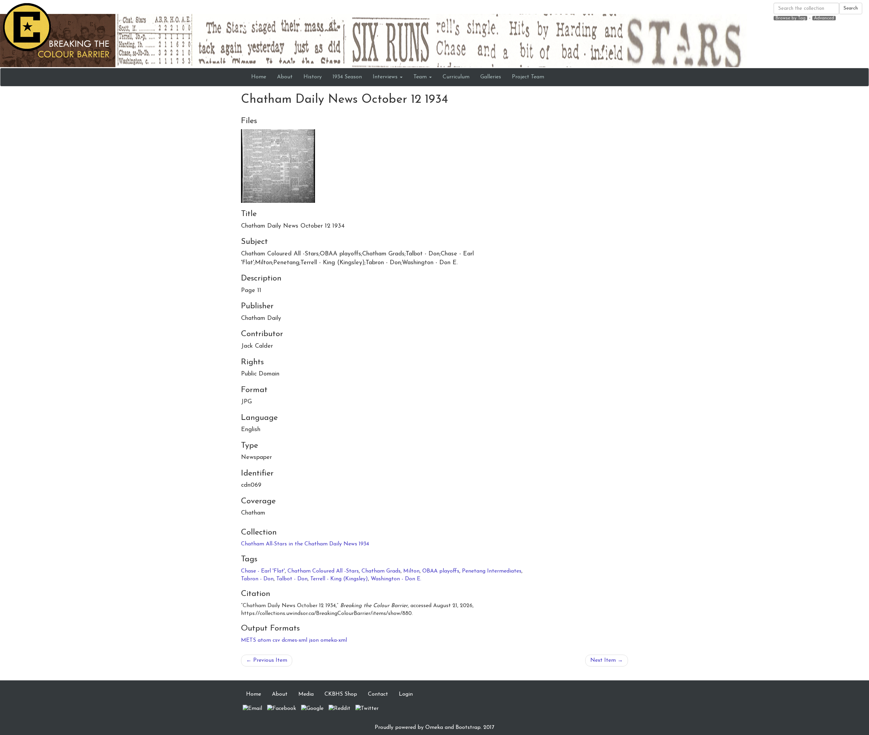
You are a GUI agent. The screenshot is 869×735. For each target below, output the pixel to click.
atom (264, 640)
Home (258, 77)
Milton (411, 571)
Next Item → (606, 660)
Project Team (528, 77)
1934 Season (347, 77)
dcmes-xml (294, 640)
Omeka (434, 727)
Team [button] (420, 77)
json (314, 640)
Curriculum (456, 77)
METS (248, 640)
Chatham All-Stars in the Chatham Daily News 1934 (305, 544)
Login (406, 694)
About (285, 77)
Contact (378, 694)
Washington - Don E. (396, 579)
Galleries (490, 77)
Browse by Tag (790, 18)
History (312, 77)
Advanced (824, 18)
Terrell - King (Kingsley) (339, 579)
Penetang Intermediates (491, 571)
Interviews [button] (386, 77)
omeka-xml (333, 640)
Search (851, 8)
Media (306, 694)
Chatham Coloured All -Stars (323, 571)
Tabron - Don (257, 579)
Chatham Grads (381, 571)
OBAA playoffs (440, 571)
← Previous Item (266, 660)
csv (276, 640)
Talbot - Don (292, 579)
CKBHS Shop (341, 694)
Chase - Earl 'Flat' (263, 571)
